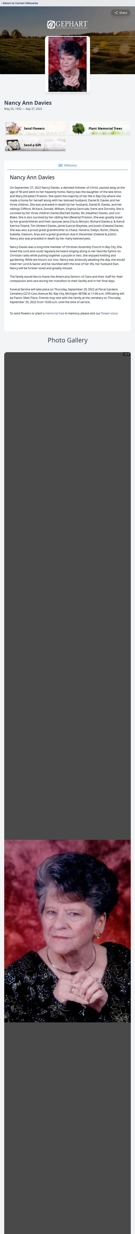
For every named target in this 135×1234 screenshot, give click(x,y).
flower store (109, 313)
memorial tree (54, 313)
